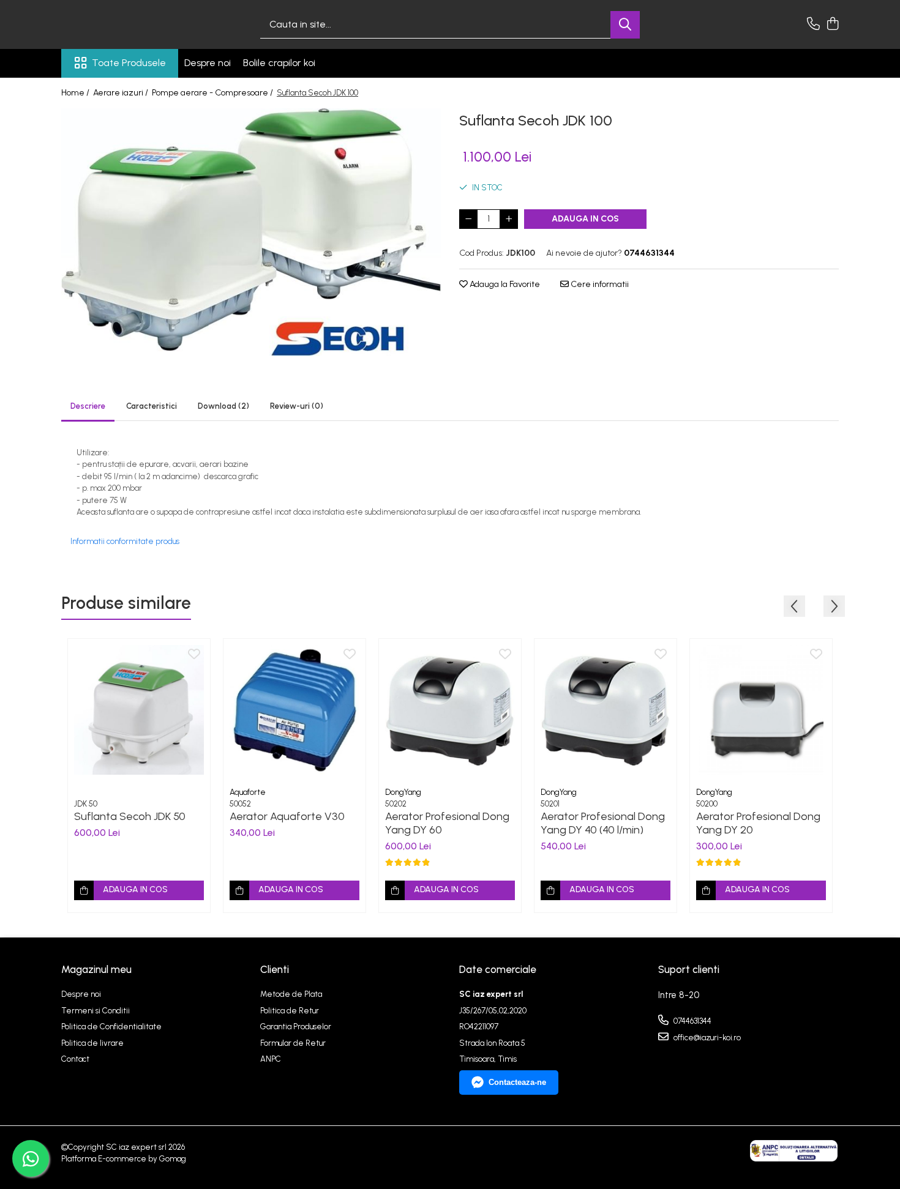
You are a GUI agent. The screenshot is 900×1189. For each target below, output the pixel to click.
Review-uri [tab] (296, 406)
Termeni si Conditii (95, 1010)
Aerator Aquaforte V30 (287, 816)
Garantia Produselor (295, 1026)
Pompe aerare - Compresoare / (213, 93)
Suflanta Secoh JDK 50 (130, 816)
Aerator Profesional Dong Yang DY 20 (758, 823)
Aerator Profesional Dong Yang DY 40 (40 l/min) (603, 823)
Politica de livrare (92, 1043)
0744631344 (691, 1021)
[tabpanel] (251, 232)
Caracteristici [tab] (151, 406)
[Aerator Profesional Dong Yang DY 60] (450, 710)
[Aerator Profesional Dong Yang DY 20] (761, 710)
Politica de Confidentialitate (111, 1026)
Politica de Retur (289, 1010)
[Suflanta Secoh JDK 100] (251, 232)
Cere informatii (599, 284)
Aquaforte (248, 792)
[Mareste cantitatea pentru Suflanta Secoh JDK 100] (509, 219)
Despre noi (207, 63)
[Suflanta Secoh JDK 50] (139, 710)
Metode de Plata (291, 994)
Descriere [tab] (87, 406)
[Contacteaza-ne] (813, 24)
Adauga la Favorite (504, 284)
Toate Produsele (129, 63)
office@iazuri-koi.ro (706, 1037)
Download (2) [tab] (223, 406)
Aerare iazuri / (121, 93)
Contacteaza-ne (517, 1082)
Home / (76, 93)
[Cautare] (625, 25)
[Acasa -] (122, 24)
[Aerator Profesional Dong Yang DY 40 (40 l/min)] (605, 710)
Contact (75, 1059)
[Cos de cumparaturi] (832, 24)
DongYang (403, 792)
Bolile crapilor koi (279, 63)
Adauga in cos (585, 219)
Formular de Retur (293, 1043)
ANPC (270, 1059)
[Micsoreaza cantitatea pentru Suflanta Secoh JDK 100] (468, 219)
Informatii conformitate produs (124, 541)
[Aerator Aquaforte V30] (294, 710)
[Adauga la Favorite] (194, 655)
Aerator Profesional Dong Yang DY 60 (447, 823)
